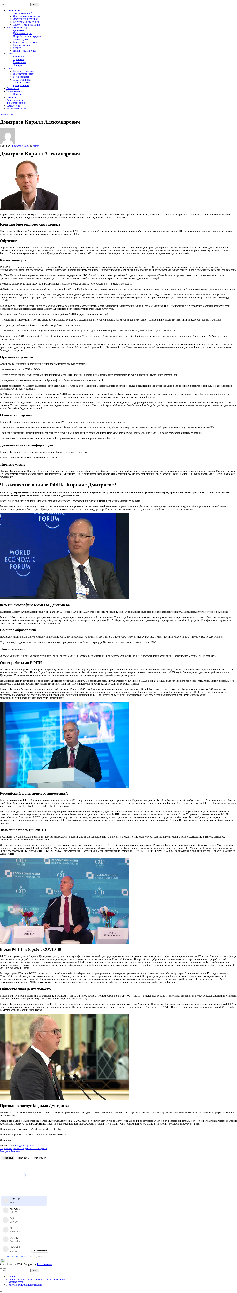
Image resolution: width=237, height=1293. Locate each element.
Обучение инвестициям (26, 19)
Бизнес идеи (19, 56)
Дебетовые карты (22, 33)
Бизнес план (19, 62)
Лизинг (17, 47)
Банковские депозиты (25, 42)
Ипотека (17, 94)
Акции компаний (22, 13)
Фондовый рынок (16, 102)
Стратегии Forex (22, 79)
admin (36, 146)
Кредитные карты (23, 45)
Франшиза (18, 59)
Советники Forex (22, 82)
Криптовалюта (14, 100)
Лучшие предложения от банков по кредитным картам (36, 1279)
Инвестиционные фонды (26, 16)
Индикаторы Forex (23, 74)
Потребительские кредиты (27, 36)
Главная (10, 1276)
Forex (9, 68)
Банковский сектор (16, 27)
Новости (11, 97)
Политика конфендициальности (24, 1284)
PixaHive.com (44, 1264)
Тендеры (17, 65)
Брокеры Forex (21, 85)
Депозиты (18, 30)
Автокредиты (20, 39)
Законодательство (16, 108)
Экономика (12, 88)
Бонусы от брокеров (24, 71)
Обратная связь (14, 1281)
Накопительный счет (24, 50)
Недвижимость (14, 91)
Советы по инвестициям (26, 24)
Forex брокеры (21, 76)
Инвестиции (13, 10)
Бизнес (10, 53)
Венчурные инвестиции (26, 21)
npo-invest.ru (6, 1)
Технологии (13, 105)
